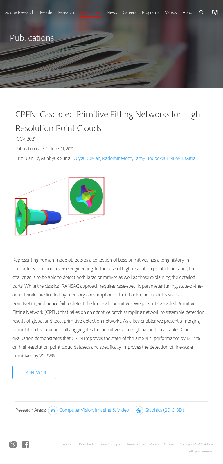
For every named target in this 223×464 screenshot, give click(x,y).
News (112, 12)
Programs (150, 12)
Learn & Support (110, 444)
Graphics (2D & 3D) (164, 410)
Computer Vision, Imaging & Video (94, 410)
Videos (171, 12)
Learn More (34, 372)
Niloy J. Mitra (182, 158)
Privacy (154, 444)
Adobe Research (19, 12)
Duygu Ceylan (86, 158)
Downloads (86, 444)
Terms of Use (136, 444)
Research (66, 12)
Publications (90, 12)
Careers (129, 12)
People (46, 12)
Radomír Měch (117, 158)
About (188, 12)
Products (68, 444)
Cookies (169, 444)
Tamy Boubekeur (151, 158)
